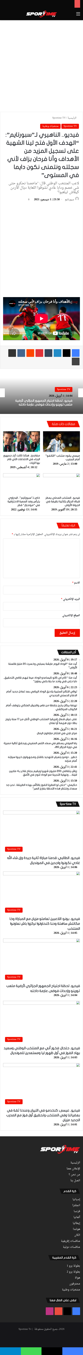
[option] (41, 393)
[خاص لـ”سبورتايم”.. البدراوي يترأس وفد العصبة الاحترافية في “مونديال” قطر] (21, 483)
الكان (77, 1235)
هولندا (76, 1229)
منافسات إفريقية (70, 1241)
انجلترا (76, 1205)
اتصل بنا (75, 1180)
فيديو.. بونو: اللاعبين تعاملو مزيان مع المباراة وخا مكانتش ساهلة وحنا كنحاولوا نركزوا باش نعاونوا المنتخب (44, 923)
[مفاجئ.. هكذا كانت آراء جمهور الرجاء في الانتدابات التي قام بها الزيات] (21, 441)
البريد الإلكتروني (70, 599)
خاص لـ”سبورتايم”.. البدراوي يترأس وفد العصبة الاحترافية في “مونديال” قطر (24, 501)
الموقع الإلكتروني (71, 615)
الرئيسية (72, 117)
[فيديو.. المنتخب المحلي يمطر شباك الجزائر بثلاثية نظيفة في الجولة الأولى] (61, 483)
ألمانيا (77, 1217)
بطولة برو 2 (73, 1271)
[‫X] (66, 353)
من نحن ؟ (74, 1174)
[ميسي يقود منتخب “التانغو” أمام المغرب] (61, 441)
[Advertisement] (41, 65)
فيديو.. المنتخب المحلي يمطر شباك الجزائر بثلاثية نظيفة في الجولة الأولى (63, 501)
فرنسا (77, 1211)
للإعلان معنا (73, 1168)
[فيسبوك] (76, 353)
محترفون (74, 1283)
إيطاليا (76, 1223)
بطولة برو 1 (73, 1266)
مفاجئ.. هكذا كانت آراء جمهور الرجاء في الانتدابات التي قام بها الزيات (21, 459)
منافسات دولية (71, 1247)
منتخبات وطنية (50, 126)
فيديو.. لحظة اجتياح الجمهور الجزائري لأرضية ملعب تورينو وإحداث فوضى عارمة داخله (43, 402)
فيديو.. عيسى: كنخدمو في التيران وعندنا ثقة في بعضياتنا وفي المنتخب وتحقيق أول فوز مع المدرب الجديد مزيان (43, 1115)
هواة (77, 1277)
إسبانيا (76, 1199)
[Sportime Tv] (41, 14)
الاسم (76, 582)
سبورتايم (69, 200)
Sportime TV (59, 117)
